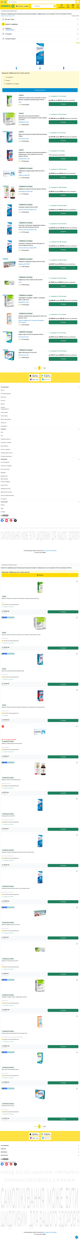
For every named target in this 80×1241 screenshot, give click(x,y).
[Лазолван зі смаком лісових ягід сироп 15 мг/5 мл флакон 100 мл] (40, 877)
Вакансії (3, 404)
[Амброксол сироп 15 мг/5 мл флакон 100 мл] (40, 768)
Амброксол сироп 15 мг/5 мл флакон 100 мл (32, 189)
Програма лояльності (6, 439)
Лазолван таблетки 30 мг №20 (28, 207)
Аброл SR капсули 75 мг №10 (28, 352)
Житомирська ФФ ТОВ (25, 191)
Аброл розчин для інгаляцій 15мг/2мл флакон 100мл (33, 135)
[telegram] (46, 379)
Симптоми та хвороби (6, 442)
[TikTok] (15, 520)
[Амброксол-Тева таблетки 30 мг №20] (40, 949)
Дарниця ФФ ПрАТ (24, 264)
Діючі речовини (4, 478)
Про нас (2, 390)
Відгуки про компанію (6, 419)
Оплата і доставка (5, 469)
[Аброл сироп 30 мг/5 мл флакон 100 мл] (40, 1058)
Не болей (3, 511)
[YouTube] (6, 520)
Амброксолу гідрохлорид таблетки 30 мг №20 (31, 171)
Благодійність (4, 426)
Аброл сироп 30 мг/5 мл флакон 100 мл (31, 334)
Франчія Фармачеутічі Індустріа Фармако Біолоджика (31, 321)
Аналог (8, 80)
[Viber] (34, 379)
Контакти (3, 400)
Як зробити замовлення (6, 456)
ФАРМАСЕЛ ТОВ (23, 122)
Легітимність (4, 498)
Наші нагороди (4, 412)
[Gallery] (40, 68)
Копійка (2, 505)
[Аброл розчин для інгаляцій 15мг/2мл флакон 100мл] (40, 659)
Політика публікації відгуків (7, 495)
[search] (54, 6)
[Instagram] (11, 520)
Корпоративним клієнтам (7, 452)
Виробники (3, 472)
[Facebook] (2, 520)
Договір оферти (4, 446)
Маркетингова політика (6, 492)
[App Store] (34, 375)
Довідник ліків (4, 476)
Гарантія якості (4, 485)
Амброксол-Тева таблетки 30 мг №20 (30, 279)
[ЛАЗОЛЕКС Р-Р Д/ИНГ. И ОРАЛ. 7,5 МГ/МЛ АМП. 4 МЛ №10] (40, 985)
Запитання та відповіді (6, 465)
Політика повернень (5, 481)
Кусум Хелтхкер (24, 138)
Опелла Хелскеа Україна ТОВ (7, 15)
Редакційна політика (5, 488)
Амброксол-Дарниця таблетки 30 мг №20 (32, 261)
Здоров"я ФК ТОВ (24, 158)
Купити (64, 104)
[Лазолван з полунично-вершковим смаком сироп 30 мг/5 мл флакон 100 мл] (40, 841)
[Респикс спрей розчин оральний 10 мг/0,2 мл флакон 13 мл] (40, 1022)
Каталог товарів (23, 6)
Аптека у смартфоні (5, 449)
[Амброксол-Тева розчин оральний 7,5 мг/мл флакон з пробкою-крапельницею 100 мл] (40, 587)
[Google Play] (46, 375)
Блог (2, 435)
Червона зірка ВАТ (24, 175)
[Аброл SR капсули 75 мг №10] (40, 1094)
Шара (2, 508)
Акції (2, 432)
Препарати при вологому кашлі (9, 10)
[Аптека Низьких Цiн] (8, 6)
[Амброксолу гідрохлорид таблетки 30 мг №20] (40, 732)
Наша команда (4, 415)
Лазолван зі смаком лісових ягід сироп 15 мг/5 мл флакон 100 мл (31, 244)
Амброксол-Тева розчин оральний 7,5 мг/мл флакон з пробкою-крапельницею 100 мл (32, 98)
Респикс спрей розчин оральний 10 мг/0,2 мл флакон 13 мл (33, 317)
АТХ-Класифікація (5, 462)
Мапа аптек (3, 397)
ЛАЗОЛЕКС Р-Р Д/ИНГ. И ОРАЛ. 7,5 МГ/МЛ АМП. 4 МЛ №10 (32, 298)
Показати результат (40, 90)
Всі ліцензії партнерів (6, 393)
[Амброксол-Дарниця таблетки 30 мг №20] (40, 913)
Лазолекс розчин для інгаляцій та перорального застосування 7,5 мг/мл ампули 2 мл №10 (33, 117)
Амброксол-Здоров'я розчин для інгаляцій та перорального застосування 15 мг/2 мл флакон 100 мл (33, 154)
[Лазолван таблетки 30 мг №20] (40, 804)
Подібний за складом (12, 83)
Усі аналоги (9, 77)
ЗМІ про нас (3, 422)
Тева (20, 102)
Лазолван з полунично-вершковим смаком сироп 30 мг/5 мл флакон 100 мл (32, 226)
